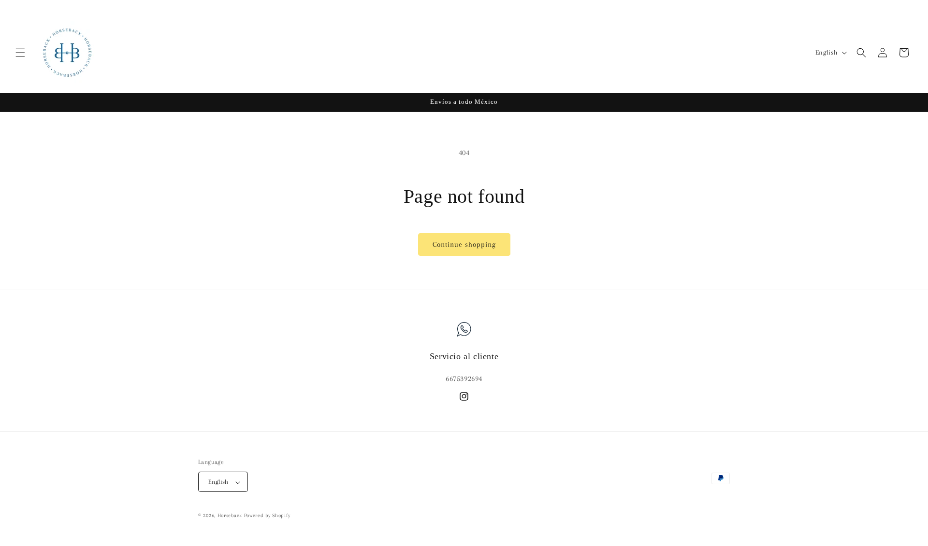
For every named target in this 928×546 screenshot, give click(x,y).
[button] (20, 52)
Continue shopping (464, 244)
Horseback (230, 516)
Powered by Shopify (267, 516)
